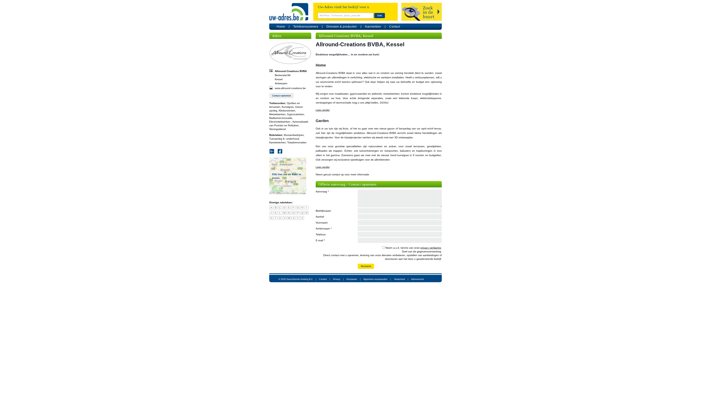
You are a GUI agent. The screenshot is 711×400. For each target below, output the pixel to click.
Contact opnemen (281, 95)
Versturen (366, 266)
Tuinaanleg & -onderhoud (284, 138)
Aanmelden (373, 26)
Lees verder (323, 110)
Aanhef (320, 216)
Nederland (399, 279)
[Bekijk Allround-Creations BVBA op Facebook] (281, 151)
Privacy (336, 279)
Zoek (379, 15)
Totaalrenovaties (296, 142)
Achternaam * (324, 228)
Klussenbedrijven (294, 135)
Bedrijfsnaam (323, 210)
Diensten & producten (341, 26)
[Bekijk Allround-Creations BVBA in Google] (273, 151)
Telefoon (321, 234)
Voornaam (322, 222)
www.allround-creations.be (290, 88)
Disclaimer (351, 279)
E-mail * (320, 240)
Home (281, 26)
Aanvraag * (322, 191)
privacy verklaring (430, 247)
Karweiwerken (277, 142)
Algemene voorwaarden (375, 279)
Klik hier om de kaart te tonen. (286, 176)
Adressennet (417, 279)
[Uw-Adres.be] (289, 12)
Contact (394, 26)
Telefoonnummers (305, 26)
